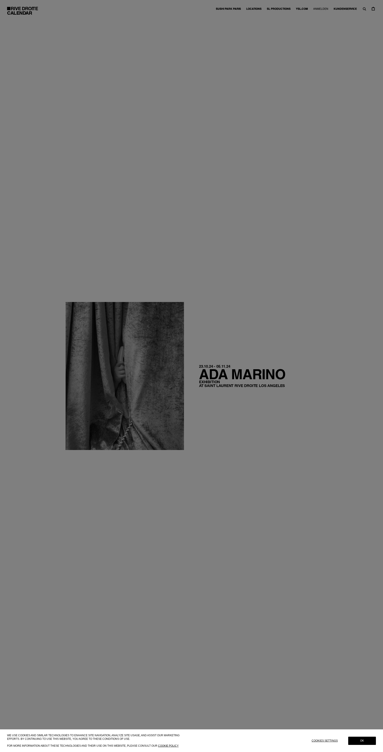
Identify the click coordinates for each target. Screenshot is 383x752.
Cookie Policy (168, 745)
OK (362, 740)
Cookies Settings (325, 740)
